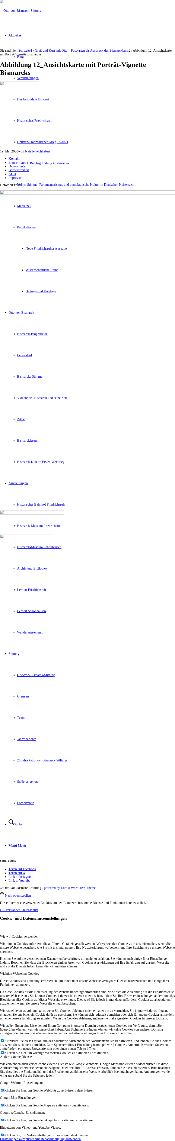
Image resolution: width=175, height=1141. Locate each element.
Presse (13, 162)
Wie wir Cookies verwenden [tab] (19, 936)
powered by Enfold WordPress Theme (70, 888)
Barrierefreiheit (19, 170)
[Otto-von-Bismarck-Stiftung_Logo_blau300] (20, 10)
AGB (12, 174)
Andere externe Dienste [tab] (16, 1056)
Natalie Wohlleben (37, 151)
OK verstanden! (11, 910)
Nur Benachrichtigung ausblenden (58, 1139)
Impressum (16, 178)
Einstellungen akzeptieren (17, 1139)
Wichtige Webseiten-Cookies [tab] (19, 973)
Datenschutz (17, 166)
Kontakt (14, 158)
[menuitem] (96, 184)
